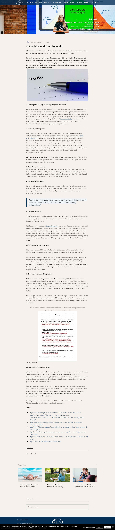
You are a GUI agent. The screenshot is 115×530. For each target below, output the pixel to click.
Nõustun (107, 527)
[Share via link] (35, 454)
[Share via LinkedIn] (31, 454)
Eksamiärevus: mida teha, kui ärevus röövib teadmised (84, 486)
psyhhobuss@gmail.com (26, 523)
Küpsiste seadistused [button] (89, 527)
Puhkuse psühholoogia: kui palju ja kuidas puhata (29, 486)
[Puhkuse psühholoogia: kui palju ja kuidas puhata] (30, 475)
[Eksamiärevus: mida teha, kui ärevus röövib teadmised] (85, 475)
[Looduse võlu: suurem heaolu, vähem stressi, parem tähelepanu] (57, 475)
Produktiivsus (30, 448)
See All (95, 465)
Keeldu (99, 527)
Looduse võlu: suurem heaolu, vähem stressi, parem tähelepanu (55, 486)
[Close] (113, 527)
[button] (47, 2)
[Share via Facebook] (27, 454)
